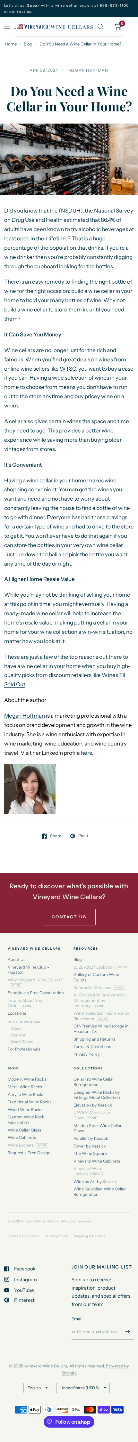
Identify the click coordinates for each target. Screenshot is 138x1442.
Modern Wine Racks (27, 1079)
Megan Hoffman (24, 716)
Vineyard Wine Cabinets (96, 1161)
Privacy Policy (86, 1054)
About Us (16, 959)
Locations (17, 1013)
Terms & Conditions (92, 1046)
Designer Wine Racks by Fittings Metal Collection (96, 1095)
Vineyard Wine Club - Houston (28, 970)
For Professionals (24, 1049)
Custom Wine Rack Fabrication (26, 1120)
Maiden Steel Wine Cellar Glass (97, 1128)
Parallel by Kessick (90, 1138)
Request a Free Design (29, 1152)
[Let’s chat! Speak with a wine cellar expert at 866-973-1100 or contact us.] (69, 8)
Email (77, 1318)
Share (55, 836)
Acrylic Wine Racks (26, 1094)
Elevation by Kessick (92, 1105)
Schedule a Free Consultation (36, 992)
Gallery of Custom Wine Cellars (96, 977)
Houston (18, 1035)
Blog (28, 43)
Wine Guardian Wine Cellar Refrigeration (99, 1192)
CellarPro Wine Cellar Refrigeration (93, 1082)
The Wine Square (90, 1153)
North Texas (22, 1041)
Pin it (83, 836)
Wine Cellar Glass (24, 1130)
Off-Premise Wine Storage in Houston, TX (101, 1029)
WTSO (68, 369)
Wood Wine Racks (25, 1109)
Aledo (16, 1028)
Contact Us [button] (69, 916)
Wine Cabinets (22, 1137)
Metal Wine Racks (25, 1086)
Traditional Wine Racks (29, 1102)
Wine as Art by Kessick (95, 1181)
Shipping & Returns (89, 1236)
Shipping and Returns (94, 1039)
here (86, 753)
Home (11, 43)
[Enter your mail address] (127, 1331)
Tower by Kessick (89, 1146)
